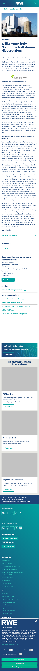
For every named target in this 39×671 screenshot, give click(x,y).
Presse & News (6, 583)
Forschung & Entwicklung (10, 569)
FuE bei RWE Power (8, 310)
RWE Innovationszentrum (10, 599)
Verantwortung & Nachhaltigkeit (12, 572)
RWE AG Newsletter (8, 611)
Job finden (5, 593)
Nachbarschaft (12, 497)
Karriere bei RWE (7, 575)
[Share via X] (20, 513)
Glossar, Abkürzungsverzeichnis (12, 290)
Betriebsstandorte (8, 596)
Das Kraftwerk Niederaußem (11, 299)
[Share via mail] (12, 513)
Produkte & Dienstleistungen (11, 566)
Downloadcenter (7, 605)
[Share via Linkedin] (3, 513)
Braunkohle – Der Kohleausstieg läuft (14, 314)
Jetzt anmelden (8, 546)
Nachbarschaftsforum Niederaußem (16, 501)
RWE (3, 497)
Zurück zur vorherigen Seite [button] (13, 9)
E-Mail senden (8, 280)
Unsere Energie (7, 563)
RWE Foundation (7, 613)
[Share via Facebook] (7, 513)
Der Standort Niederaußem (11, 302)
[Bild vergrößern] (33, 74)
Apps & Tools (6, 608)
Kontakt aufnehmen (10, 538)
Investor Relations (7, 578)
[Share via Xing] (16, 513)
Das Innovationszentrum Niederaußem (15, 306)
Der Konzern (6, 561)
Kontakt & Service (7, 586)
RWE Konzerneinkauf (8, 602)
